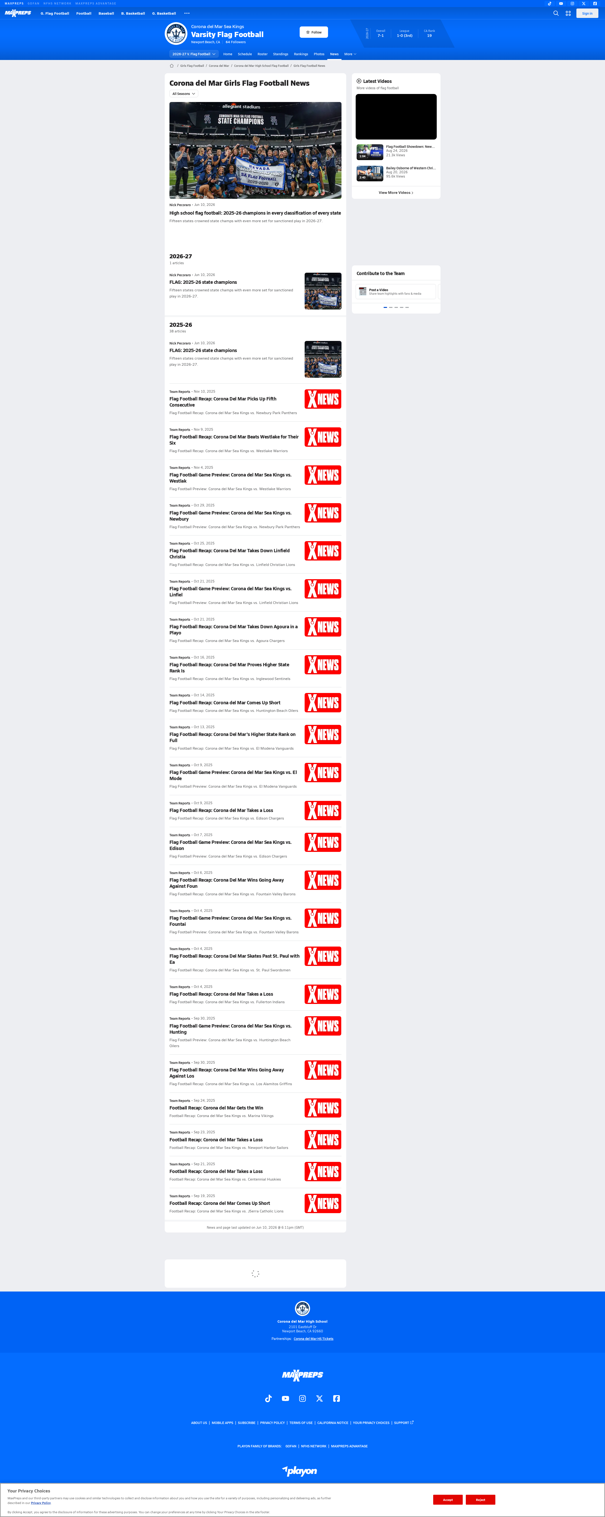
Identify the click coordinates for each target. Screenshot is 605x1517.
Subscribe (246, 1422)
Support (401, 1422)
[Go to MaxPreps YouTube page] (285, 1399)
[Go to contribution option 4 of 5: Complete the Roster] (401, 307)
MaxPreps (14, 3)
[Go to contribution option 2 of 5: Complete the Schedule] (391, 307)
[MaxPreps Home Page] (171, 65)
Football (83, 13)
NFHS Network (57, 3)
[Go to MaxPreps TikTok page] (268, 1399)
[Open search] (556, 13)
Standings (280, 53)
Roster (263, 53)
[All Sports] (187, 13)
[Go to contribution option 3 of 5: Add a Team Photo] (396, 307)
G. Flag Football (55, 13)
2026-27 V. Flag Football (191, 53)
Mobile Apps (222, 1422)
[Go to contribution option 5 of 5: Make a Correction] (407, 307)
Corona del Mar (219, 66)
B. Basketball (133, 13)
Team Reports (179, 391)
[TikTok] (549, 3)
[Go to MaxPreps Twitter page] (319, 1399)
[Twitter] (584, 3)
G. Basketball (164, 13)
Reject (480, 1499)
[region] (302, 1500)
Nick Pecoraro (180, 205)
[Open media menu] (568, 13)
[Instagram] (572, 3)
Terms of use (301, 1422)
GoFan (34, 3)
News (334, 53)
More (348, 53)
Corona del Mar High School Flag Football (261, 66)
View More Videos (395, 192)
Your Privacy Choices (371, 1422)
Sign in (587, 13)
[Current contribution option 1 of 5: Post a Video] (385, 307)
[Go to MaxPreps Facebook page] (336, 1399)
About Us (199, 1422)
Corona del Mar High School (302, 1321)
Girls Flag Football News (309, 66)
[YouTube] (561, 3)
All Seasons (181, 93)
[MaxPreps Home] (18, 13)
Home (227, 53)
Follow (316, 32)
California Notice (332, 1422)
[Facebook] (595, 3)
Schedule (245, 53)
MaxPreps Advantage (96, 3)
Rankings (301, 53)
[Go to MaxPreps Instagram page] (302, 1399)
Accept (448, 1499)
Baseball (106, 13)
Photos (319, 53)
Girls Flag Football (192, 66)
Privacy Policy (272, 1422)
